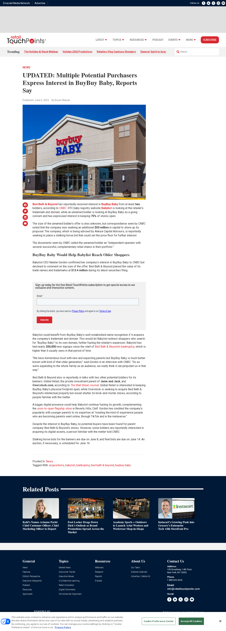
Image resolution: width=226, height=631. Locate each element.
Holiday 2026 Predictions (77, 51)
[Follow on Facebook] (203, 3)
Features (26, 572)
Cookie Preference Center (159, 621)
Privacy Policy (63, 627)
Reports (98, 576)
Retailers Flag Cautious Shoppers (116, 51)
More (189, 40)
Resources (137, 40)
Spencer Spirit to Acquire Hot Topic (161, 51)
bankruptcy (83, 465)
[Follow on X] (213, 3)
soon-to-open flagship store (54, 408)
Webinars (99, 567)
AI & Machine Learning (69, 581)
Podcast (157, 40)
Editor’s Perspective (31, 576)
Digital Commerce (67, 590)
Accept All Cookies (191, 621)
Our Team (135, 567)
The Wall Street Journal (84, 385)
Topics (117, 40)
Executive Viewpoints (32, 581)
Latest (100, 40)
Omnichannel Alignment (70, 594)
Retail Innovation (66, 585)
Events (173, 40)
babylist (70, 465)
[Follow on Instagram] (218, 3)
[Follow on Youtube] (223, 3)
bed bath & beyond (102, 465)
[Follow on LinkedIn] (208, 3)
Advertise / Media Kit (140, 576)
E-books (98, 581)
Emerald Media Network (16, 3)
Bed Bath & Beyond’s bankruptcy (114, 346)
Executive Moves (66, 576)
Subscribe (209, 39)
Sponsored (27, 594)
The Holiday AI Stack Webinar (41, 51)
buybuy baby (123, 465)
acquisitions (56, 465)
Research (99, 572)
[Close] (220, 621)
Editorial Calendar (139, 572)
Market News (65, 567)
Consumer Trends (67, 572)
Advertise (40, 3)
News (26, 67)
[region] (113, 621)
